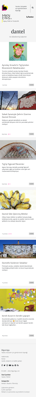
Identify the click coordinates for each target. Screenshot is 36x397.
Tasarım (9, 383)
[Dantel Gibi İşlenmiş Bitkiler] (18, 199)
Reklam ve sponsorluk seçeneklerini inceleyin (16, 392)
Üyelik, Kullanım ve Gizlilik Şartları (12, 361)
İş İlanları (30, 17)
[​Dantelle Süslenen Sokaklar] (18, 249)
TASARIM (31, 85)
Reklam (4, 383)
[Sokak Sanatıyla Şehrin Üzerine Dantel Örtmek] (18, 100)
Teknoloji (15, 383)
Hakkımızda (5, 357)
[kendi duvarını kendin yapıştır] (18, 300)
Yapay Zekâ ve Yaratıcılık (11, 21)
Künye (3, 359)
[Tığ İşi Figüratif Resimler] (18, 150)
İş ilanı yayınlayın (7, 390)
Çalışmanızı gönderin (8, 388)
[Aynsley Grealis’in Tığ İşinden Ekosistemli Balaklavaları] (18, 51)
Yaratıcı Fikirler (6, 377)
